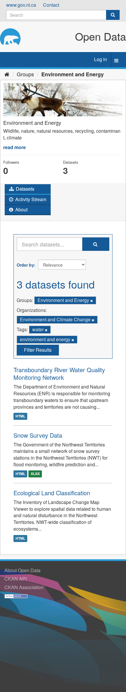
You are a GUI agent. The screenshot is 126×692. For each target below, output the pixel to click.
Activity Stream (30, 199)
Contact (51, 4)
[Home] (6, 74)
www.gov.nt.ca (21, 4)
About (21, 209)
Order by (25, 265)
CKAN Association (23, 587)
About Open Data (22, 570)
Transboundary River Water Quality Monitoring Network (59, 373)
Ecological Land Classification (51, 493)
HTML (20, 416)
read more (14, 147)
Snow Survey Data (37, 435)
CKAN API (15, 578)
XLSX (35, 474)
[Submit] (113, 15)
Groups (25, 74)
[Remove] (91, 300)
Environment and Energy (72, 74)
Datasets (24, 188)
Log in (100, 59)
